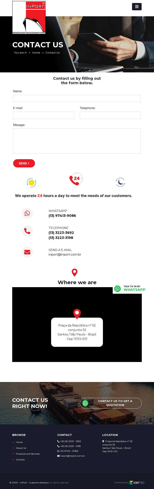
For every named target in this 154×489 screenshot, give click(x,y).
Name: (17, 91)
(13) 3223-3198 (61, 238)
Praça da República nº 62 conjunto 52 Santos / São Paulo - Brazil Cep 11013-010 (117, 446)
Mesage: (19, 125)
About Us (21, 448)
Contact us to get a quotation (115, 403)
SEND (23, 163)
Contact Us (52, 52)
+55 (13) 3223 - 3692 (70, 441)
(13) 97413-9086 (62, 216)
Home (36, 52)
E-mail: (18, 108)
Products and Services (27, 453)
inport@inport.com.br (65, 254)
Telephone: (87, 108)
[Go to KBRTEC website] (137, 482)
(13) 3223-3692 (61, 233)
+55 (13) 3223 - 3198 (70, 446)
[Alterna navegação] (137, 6)
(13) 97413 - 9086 (69, 451)
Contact (20, 459)
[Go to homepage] (29, 17)
